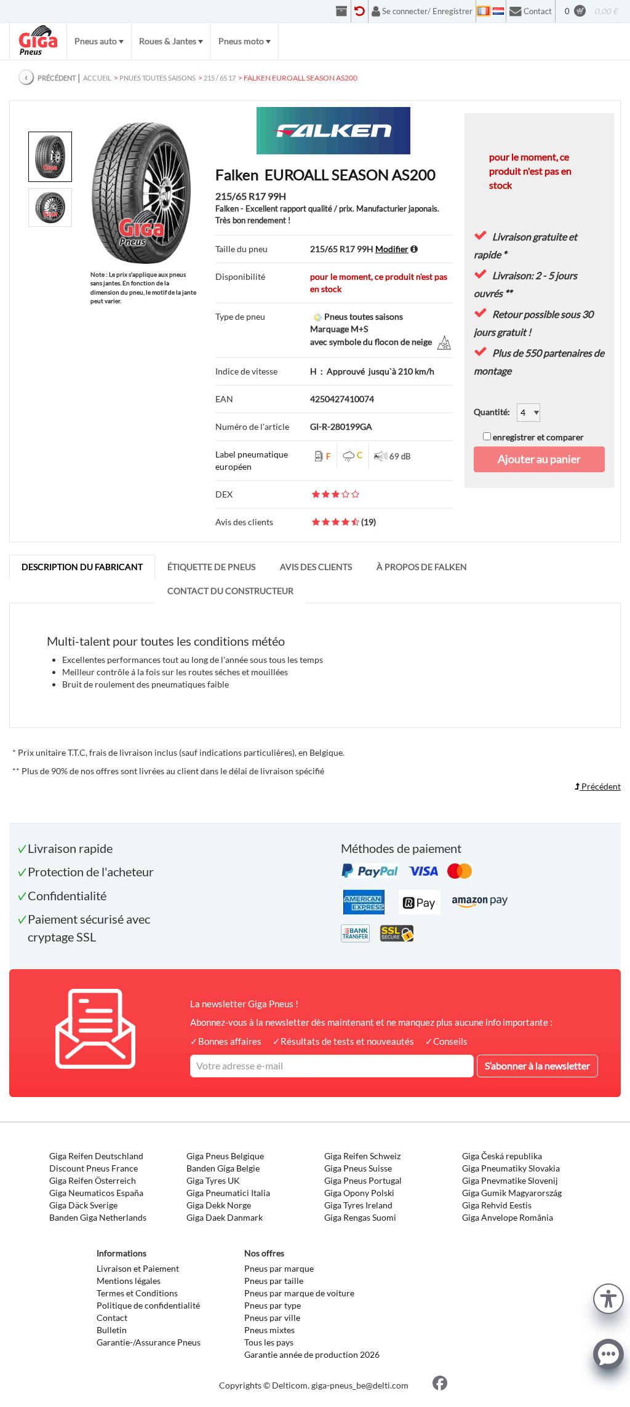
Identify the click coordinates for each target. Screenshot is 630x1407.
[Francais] (483, 11)
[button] (608, 1297)
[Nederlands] (498, 11)
